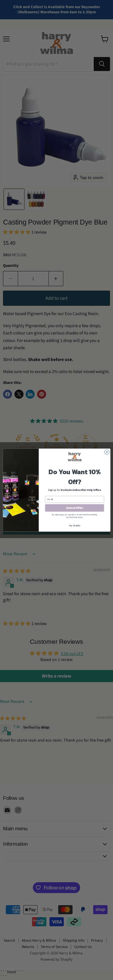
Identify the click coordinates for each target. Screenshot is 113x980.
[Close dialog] (106, 452)
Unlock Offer (74, 508)
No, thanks (74, 525)
